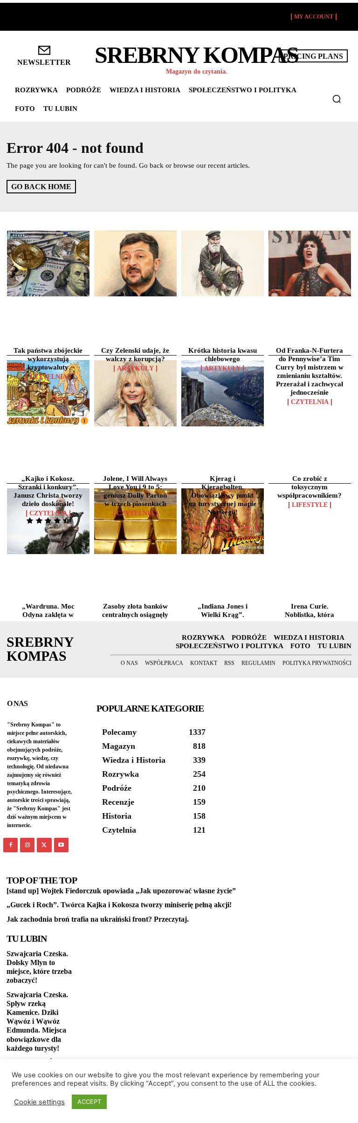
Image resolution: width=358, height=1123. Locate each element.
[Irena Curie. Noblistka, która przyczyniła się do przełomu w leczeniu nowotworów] (309, 521)
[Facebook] (10, 845)
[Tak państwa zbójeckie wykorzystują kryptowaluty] (48, 264)
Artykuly (222, 368)
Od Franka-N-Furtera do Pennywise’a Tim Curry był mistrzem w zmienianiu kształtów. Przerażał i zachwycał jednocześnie (309, 371)
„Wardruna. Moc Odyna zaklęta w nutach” (48, 615)
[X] (44, 845)
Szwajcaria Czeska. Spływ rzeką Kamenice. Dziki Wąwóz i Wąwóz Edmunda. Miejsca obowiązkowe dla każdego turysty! (37, 1021)
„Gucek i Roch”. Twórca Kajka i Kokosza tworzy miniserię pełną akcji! (119, 905)
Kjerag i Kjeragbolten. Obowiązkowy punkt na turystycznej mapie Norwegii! (222, 495)
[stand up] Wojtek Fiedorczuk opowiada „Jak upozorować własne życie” (121, 891)
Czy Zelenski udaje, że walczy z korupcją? (135, 355)
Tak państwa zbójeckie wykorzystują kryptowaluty (48, 359)
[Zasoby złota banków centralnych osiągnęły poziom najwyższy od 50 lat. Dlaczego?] (135, 521)
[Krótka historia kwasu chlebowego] (222, 264)
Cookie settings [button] (39, 1102)
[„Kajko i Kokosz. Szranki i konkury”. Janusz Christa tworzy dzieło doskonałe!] (48, 393)
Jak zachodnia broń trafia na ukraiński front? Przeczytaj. (98, 919)
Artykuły (135, 368)
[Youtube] (61, 845)
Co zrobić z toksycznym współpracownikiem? (309, 487)
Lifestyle (310, 505)
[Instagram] (27, 845)
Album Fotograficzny (222, 525)
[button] (336, 98)
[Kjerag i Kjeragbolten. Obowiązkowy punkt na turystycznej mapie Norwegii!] (222, 393)
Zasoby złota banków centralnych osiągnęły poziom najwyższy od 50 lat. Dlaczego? (135, 619)
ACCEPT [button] (89, 1101)
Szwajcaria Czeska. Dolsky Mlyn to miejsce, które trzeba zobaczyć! (39, 967)
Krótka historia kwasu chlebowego (222, 355)
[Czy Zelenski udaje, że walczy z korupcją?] (135, 264)
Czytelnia (48, 377)
